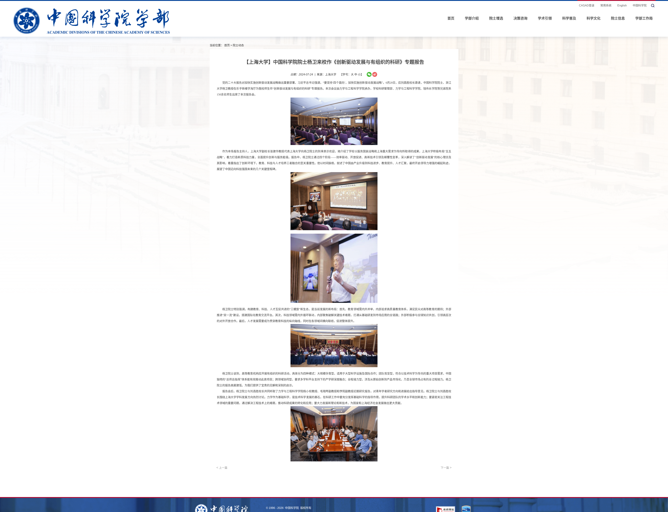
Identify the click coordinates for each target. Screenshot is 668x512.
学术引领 (545, 18)
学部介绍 (472, 18)
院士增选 (496, 18)
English (622, 5)
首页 (450, 18)
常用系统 (605, 5)
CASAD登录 (586, 5)
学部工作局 (644, 18)
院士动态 (238, 45)
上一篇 (221, 467)
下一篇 (446, 467)
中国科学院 (640, 5)
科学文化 (594, 18)
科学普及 (569, 18)
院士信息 (618, 18)
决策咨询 (520, 18)
